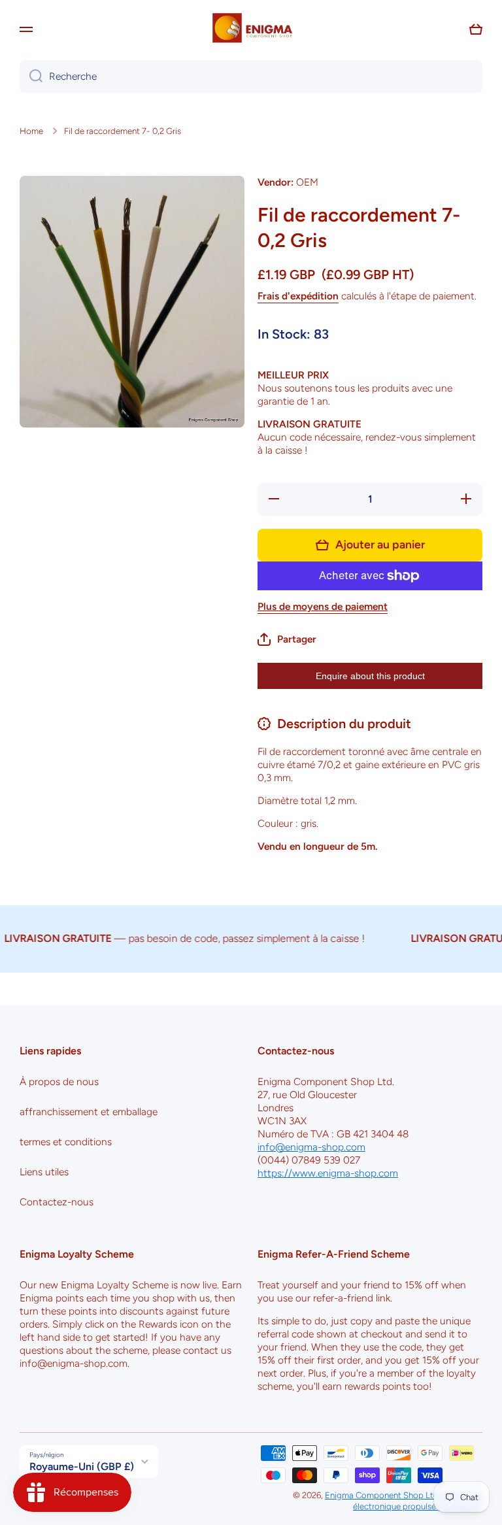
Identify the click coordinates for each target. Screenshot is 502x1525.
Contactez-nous (56, 1202)
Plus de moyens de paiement (323, 606)
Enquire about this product (370, 676)
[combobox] (251, 76)
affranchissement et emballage (89, 1111)
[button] (475, 29)
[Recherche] (31, 76)
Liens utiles (44, 1171)
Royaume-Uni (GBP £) (81, 1466)
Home (31, 131)
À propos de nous (59, 1081)
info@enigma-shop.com (311, 1147)
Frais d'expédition (298, 296)
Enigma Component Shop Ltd (382, 1495)
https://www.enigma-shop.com (328, 1173)
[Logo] (251, 29)
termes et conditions (66, 1141)
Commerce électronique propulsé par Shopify (417, 1500)
